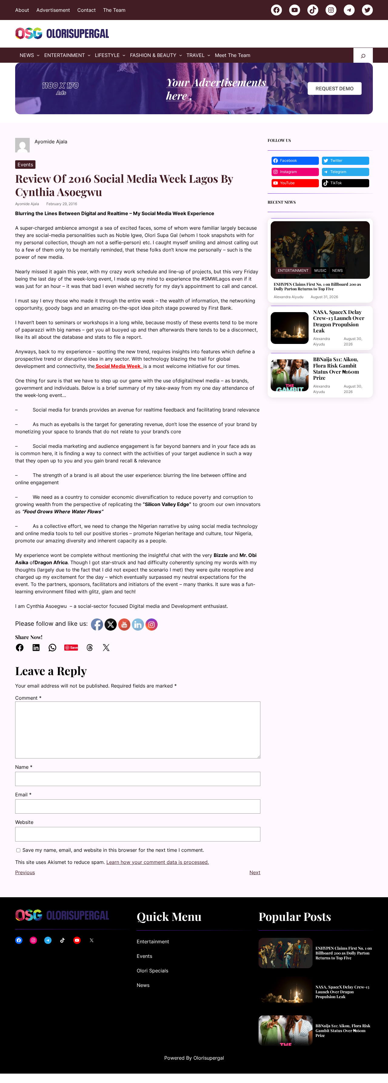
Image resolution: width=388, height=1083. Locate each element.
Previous (25, 872)
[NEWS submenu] (38, 55)
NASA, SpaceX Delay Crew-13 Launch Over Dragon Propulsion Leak (338, 321)
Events (25, 165)
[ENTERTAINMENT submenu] (89, 55)
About (22, 10)
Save (74, 647)
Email (23, 794)
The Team (114, 10)
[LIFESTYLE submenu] (123, 55)
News (337, 270)
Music (320, 270)
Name (23, 767)
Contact (86, 10)
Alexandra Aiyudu (288, 297)
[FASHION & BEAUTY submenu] (180, 55)
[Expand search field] (363, 55)
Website (24, 822)
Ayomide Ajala (27, 204)
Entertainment (293, 270)
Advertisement (53, 10)
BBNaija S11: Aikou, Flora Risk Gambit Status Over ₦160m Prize (336, 368)
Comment (28, 698)
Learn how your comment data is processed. (157, 862)
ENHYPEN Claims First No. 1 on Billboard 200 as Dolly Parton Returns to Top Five (317, 286)
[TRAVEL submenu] (208, 55)
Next (254, 872)
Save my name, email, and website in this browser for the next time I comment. (113, 850)
